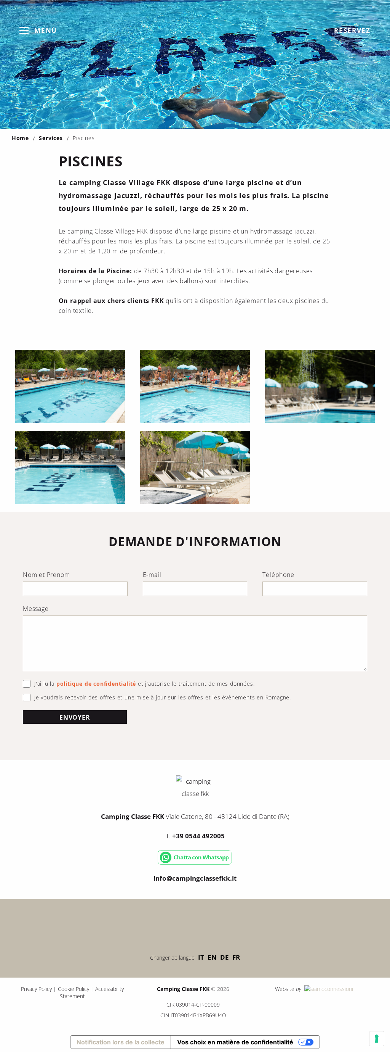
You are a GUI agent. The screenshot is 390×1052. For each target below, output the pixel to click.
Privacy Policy (36, 988)
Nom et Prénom (46, 574)
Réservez (352, 30)
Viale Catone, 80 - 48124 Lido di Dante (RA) (195, 816)
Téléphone (278, 574)
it (201, 957)
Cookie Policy (73, 988)
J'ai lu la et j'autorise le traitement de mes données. (144, 683)
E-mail (152, 574)
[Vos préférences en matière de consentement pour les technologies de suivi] (376, 1038)
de (224, 957)
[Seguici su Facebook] (172, 924)
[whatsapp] (195, 863)
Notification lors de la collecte (121, 1042)
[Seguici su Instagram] (218, 924)
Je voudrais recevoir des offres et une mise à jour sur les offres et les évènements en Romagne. (162, 697)
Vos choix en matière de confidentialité (235, 1042)
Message (36, 608)
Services (50, 138)
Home (20, 138)
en (212, 957)
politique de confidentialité (96, 683)
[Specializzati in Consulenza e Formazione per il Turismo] (328, 988)
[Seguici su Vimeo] (195, 924)
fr (236, 957)
